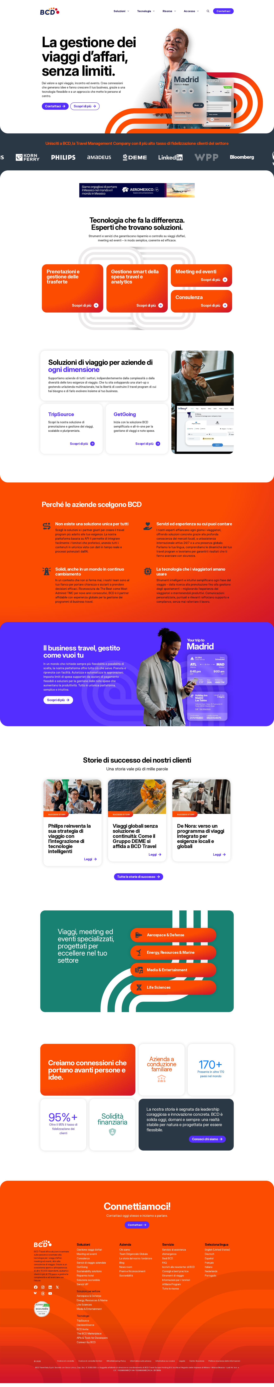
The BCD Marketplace (89, 1333)
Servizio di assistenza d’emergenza (174, 1252)
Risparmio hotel (85, 1275)
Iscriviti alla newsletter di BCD (178, 1267)
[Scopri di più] (96, 305)
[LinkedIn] (50, 1287)
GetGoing (125, 414)
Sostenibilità (126, 1275)
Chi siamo (124, 1249)
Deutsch (209, 1254)
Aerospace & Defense (165, 935)
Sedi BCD (167, 1258)
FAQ (164, 1262)
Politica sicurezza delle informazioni (224, 1361)
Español (209, 1258)
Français (209, 1262)
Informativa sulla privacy (140, 1361)
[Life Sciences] (139, 987)
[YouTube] (50, 1293)
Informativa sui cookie (165, 1361)
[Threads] (43, 1293)
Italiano (208, 1267)
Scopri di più (81, 305)
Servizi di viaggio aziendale (91, 1262)
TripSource (61, 414)
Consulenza (83, 1258)
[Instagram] (43, 1287)
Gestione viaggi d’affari (89, 1249)
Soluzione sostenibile (88, 1280)
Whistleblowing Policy (116, 1361)
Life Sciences (158, 987)
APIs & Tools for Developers (92, 1337)
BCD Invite (82, 1329)
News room (125, 1267)
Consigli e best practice (175, 1271)
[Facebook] (36, 1287)
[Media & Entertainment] (139, 970)
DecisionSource (85, 1324)
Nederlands (211, 1271)
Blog (121, 1262)
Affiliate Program (171, 1284)
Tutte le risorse (170, 1288)
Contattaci (223, 11)
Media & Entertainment (167, 970)
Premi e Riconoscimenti (132, 1271)
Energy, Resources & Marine (171, 952)
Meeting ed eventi (87, 1254)
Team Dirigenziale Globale (133, 1254)
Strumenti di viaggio (173, 1275)
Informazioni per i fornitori (176, 1280)
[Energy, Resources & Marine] (139, 952)
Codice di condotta (65, 1361)
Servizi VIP (82, 1284)
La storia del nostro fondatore (135, 1258)
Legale (182, 1361)
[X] (57, 1287)
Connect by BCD (86, 1342)
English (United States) (217, 1249)
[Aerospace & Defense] (139, 935)
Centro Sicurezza (196, 1361)
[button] (208, 11)
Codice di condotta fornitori (90, 1361)
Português (210, 1275)
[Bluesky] (36, 1293)
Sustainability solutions (89, 1271)
